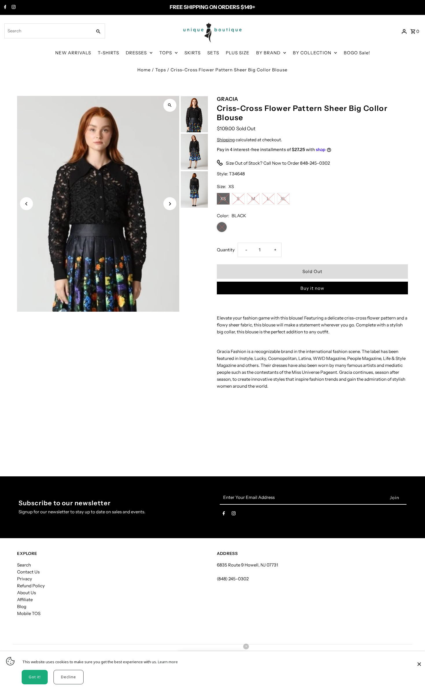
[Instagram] (13, 7)
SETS (213, 52)
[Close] (419, 661)
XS (223, 198)
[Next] (169, 203)
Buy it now (312, 288)
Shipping (226, 139)
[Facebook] (4, 7)
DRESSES (136, 52)
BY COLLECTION (312, 52)
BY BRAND (268, 52)
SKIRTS (192, 52)
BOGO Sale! (357, 52)
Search (24, 565)
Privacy (24, 578)
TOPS (165, 52)
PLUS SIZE (238, 52)
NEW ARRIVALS (73, 52)
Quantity (226, 249)
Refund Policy (31, 585)
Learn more (168, 661)
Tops (160, 70)
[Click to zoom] (169, 105)
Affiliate (25, 599)
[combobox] (48, 31)
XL (283, 198)
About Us (26, 592)
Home (144, 70)
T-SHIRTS (108, 52)
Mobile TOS (28, 613)
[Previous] (26, 203)
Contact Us (28, 572)
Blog (21, 606)
